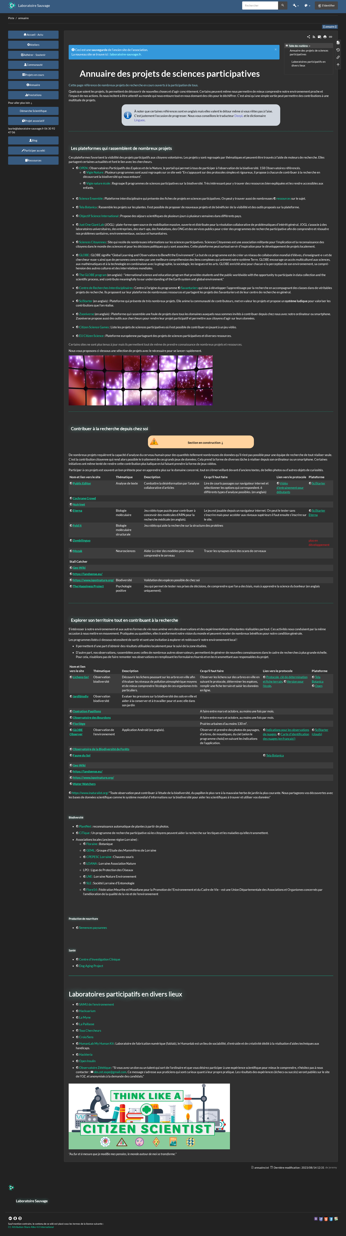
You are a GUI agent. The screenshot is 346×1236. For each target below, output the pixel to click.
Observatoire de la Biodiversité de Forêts (101, 749)
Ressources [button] (34, 160)
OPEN (83, 168)
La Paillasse (86, 1024)
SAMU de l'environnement (96, 1004)
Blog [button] (34, 140)
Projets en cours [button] (34, 74)
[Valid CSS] (331, 1218)
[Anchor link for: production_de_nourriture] (99, 918)
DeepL (238, 116)
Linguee (139, 120)
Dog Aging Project (91, 966)
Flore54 (91, 890)
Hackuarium (87, 1011)
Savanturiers (189, 288)
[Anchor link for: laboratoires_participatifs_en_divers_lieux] (185, 993)
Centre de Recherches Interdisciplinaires (106, 288)
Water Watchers (84, 784)
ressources (283, 198)
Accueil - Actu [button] (34, 34)
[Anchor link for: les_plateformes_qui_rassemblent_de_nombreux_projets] (174, 148)
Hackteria (85, 1054)
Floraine (91, 844)
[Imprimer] (325, 36)
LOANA (91, 863)
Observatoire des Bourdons (92, 717)
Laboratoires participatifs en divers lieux (308, 63)
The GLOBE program (93, 275)
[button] (295, 5)
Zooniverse (86, 314)
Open (318, 686)
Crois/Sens (86, 1037)
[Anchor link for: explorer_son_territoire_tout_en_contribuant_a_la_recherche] (180, 619)
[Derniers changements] (314, 36)
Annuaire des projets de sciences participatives (309, 52)
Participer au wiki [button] (34, 150)
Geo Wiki (79, 568)
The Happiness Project (88, 586)
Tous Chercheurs (90, 1030)
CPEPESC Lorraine (98, 857)
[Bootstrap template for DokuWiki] (316, 1218)
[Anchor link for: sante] (77, 950)
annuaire (23, 18)
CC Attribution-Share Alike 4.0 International (31, 1227)
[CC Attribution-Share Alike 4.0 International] (15, 1217)
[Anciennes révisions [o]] (338, 49)
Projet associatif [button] (34, 120)
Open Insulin (87, 1061)
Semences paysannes (93, 928)
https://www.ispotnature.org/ (93, 580)
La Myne (85, 1017)
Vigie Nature (94, 172)
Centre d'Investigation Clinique (99, 959)
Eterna (77, 510)
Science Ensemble (91, 198)
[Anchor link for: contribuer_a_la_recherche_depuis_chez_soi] (150, 428)
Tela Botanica (88, 207)
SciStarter (85, 301)
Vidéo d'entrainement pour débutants (290, 487)
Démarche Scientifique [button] (33, 110)
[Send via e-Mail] (319, 36)
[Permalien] (330, 36)
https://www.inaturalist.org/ (90, 793)
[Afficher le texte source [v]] (338, 42)
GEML (90, 850)
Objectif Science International (98, 216)
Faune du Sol (81, 755)
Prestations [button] (35, 95)
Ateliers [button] (34, 44)
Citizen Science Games (94, 327)
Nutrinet (79, 504)
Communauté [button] (35, 64)
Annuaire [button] (34, 84)
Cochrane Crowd (84, 498)
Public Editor (82, 483)
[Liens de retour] (338, 57)
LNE (89, 876)
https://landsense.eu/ (88, 574)
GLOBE (84, 255)
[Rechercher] (282, 5)
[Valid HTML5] (326, 1218)
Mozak (77, 551)
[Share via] (308, 36)
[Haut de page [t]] (338, 64)
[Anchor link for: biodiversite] (84, 817)
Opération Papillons (87, 711)
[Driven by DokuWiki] (336, 1218)
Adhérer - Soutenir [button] (35, 54)
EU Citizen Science (91, 336)
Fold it (77, 525)
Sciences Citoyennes (92, 242)
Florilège (79, 724)
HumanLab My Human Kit (96, 1043)
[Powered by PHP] (321, 1218)
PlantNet (85, 826)
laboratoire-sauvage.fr (125, 54)
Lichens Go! (81, 677)
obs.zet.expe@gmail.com (110, 1072)
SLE (88, 883)
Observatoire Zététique (95, 1068)
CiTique (84, 833)
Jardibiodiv (80, 696)
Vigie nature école (98, 183)
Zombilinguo (81, 540)
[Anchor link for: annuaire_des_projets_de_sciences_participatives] (264, 73)
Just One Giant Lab (91, 224)
